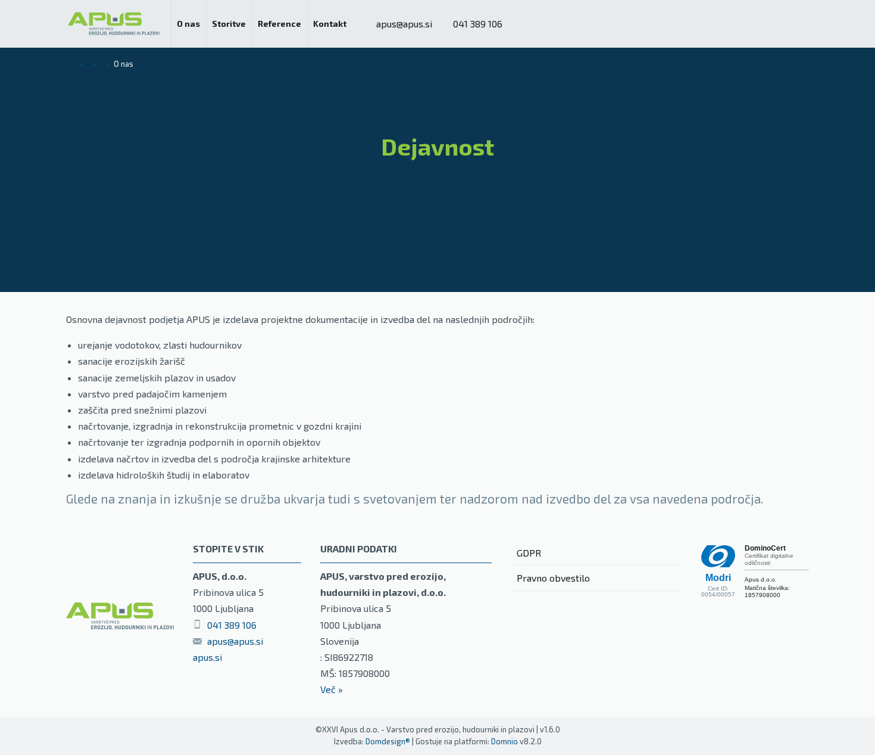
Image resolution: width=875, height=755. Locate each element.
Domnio (504, 741)
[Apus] (114, 24)
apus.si (207, 657)
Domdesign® (387, 741)
